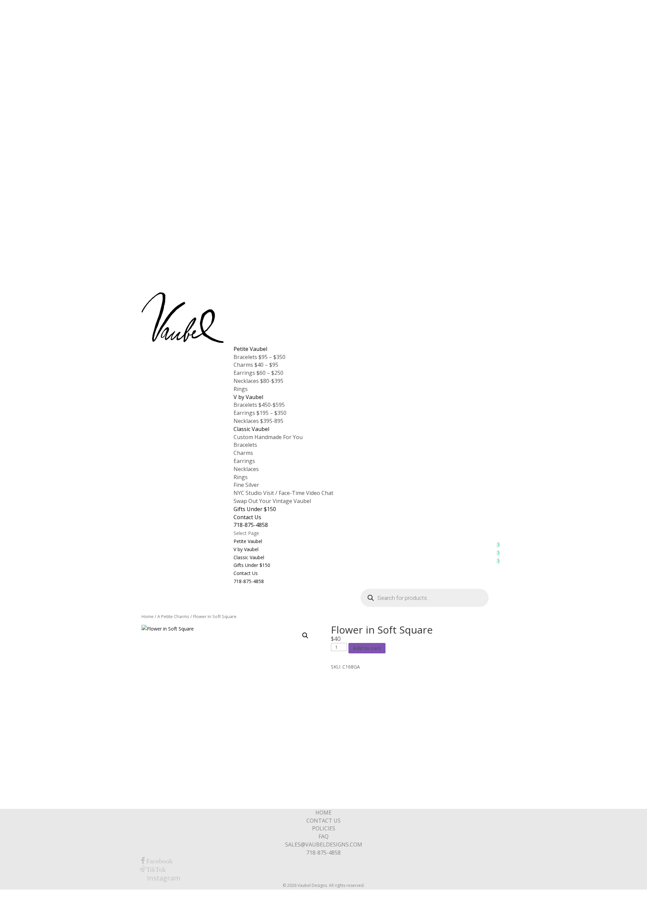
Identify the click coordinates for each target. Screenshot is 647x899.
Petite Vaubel (250, 349)
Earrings (244, 461)
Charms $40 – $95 (256, 364)
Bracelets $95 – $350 (259, 357)
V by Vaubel (248, 397)
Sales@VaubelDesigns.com (323, 844)
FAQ (323, 836)
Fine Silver (246, 485)
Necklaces (246, 469)
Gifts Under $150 (255, 509)
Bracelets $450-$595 (259, 404)
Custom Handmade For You (268, 437)
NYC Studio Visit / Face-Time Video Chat (283, 493)
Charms (243, 453)
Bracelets (245, 444)
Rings (241, 389)
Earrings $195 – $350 (260, 413)
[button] (305, 636)
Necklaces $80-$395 (258, 381)
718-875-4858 (251, 525)
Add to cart (367, 648)
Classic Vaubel (251, 429)
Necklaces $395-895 (258, 421)
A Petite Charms (173, 616)
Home (148, 616)
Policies (323, 828)
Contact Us (247, 517)
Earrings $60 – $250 (258, 372)
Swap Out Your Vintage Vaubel (272, 501)
